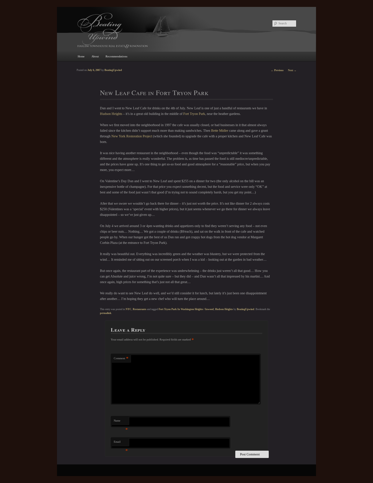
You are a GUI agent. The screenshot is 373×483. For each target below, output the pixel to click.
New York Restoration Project (131, 136)
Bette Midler (219, 130)
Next (292, 70)
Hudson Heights (111, 114)
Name (121, 422)
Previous (277, 70)
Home (81, 56)
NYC (128, 309)
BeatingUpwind (245, 309)
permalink (105, 313)
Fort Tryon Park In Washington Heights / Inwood (186, 309)
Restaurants (139, 309)
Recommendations (116, 56)
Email (121, 443)
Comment (121, 358)
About (95, 56)
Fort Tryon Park (194, 114)
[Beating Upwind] (157, 30)
